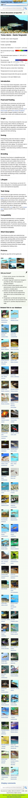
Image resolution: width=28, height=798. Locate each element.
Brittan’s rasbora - (5, 716)
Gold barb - (15, 689)
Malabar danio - (14, 534)
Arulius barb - (5, 504)
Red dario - (14, 491)
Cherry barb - (14, 703)
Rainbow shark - (5, 576)
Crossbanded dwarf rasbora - (5, 463)
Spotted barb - (14, 319)
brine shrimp (15, 110)
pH (11, 207)
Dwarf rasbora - (5, 402)
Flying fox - (14, 576)
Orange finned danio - (14, 463)
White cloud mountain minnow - (15, 762)
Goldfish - (5, 420)
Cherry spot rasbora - (14, 746)
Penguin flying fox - (15, 420)
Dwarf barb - (5, 620)
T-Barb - (14, 662)
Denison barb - (4, 761)
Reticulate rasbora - (5, 746)
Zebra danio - (13, 477)
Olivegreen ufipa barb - (4, 376)
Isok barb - (14, 620)
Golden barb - (4, 334)
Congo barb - (5, 348)
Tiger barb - (5, 703)
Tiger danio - (4, 534)
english (21, 0)
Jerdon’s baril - (5, 390)
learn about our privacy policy (14, 796)
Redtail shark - (14, 561)
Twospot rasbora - (14, 731)
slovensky (15, 0)
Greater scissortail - (15, 717)
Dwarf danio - (4, 478)
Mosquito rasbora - (15, 390)
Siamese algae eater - (4, 435)
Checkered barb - (14, 674)
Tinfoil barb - (14, 334)
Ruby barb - (4, 675)
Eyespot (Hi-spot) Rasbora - (14, 404)
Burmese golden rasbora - (14, 606)
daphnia (22, 110)
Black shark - (14, 590)
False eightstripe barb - (4, 561)
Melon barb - (5, 647)
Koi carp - (15, 433)
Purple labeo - (4, 604)
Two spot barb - (14, 633)
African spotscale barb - (5, 362)
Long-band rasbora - (5, 732)
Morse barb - (15, 375)
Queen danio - (4, 547)
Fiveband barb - (4, 519)
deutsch (25, 0)
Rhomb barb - (4, 690)
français (18, 0)
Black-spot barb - (14, 648)
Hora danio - (15, 547)
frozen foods (4, 110)
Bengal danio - (14, 518)
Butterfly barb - (14, 361)
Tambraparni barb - (15, 505)
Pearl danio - (5, 450)
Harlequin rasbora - (15, 777)
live (24, 108)
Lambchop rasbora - (5, 777)
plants (2, 198)
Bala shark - (4, 320)
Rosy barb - (3, 634)
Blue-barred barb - (15, 348)
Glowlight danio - (14, 450)
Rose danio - (5, 491)
